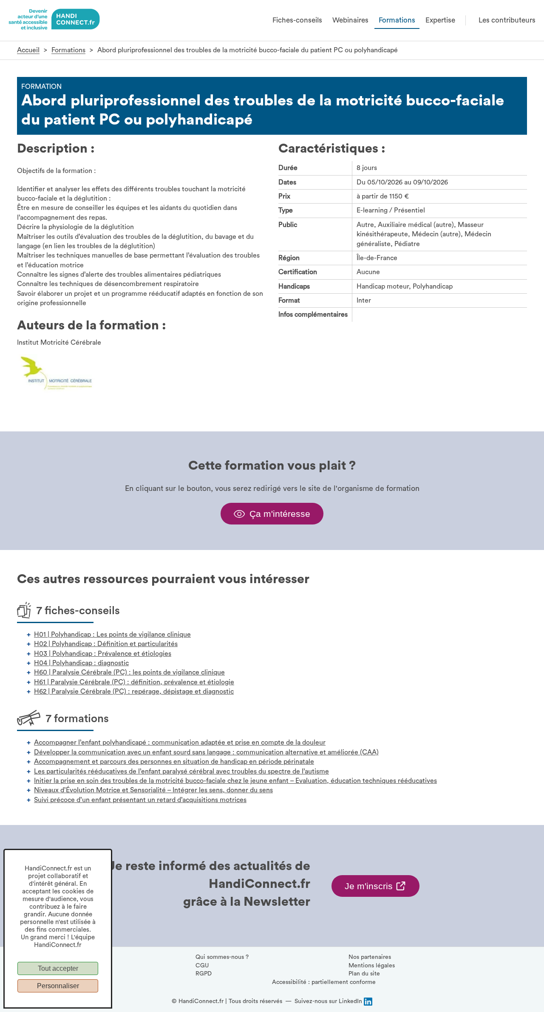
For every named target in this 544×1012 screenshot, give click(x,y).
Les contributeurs (507, 20)
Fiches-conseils (297, 20)
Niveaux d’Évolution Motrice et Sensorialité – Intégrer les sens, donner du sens (153, 790)
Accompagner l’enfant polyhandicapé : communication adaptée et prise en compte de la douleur (180, 742)
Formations (397, 20)
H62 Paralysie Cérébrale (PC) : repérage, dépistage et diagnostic (134, 691)
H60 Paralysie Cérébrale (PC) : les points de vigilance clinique (129, 672)
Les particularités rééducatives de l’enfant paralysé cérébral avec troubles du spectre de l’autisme (181, 771)
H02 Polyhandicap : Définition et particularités (106, 644)
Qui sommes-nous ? (222, 957)
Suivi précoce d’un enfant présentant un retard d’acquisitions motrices (140, 800)
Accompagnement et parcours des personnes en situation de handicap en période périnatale (174, 761)
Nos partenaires (369, 957)
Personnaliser (58, 985)
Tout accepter (58, 968)
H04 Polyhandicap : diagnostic (81, 663)
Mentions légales (371, 966)
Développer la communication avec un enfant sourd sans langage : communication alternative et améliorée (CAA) (206, 752)
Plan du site (364, 974)
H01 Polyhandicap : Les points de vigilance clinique (112, 634)
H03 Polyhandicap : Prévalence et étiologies (102, 653)
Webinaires (350, 20)
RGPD (204, 974)
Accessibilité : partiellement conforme (324, 982)
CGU (202, 966)
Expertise (440, 20)
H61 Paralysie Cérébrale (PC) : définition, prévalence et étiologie (134, 682)
